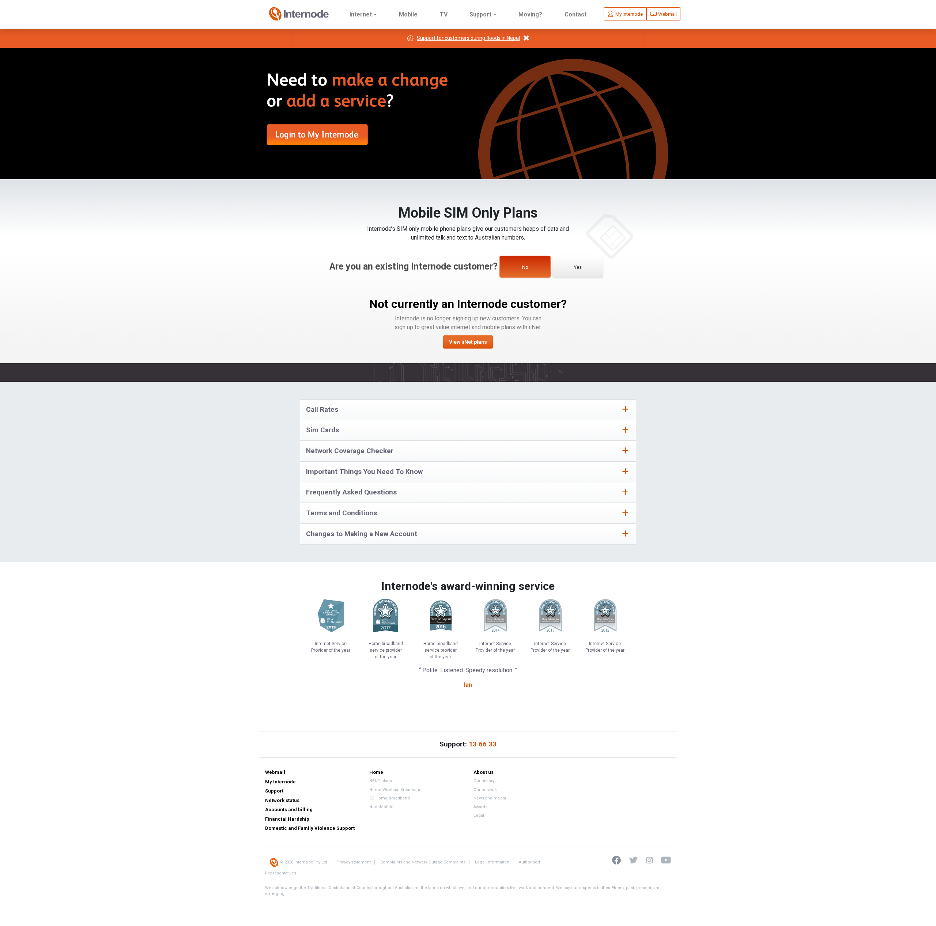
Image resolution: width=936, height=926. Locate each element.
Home (376, 772)
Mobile (408, 14)
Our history (483, 781)
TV (444, 14)
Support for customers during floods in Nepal (468, 38)
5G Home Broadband (389, 798)
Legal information (492, 862)
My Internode (280, 781)
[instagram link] (646, 859)
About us (483, 772)
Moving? (530, 14)
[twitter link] (630, 859)
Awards (480, 807)
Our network (485, 789)
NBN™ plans (380, 781)
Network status (282, 800)
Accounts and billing (289, 809)
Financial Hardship (287, 819)
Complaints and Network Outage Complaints (422, 862)
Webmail (275, 772)
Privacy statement (353, 862)
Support (480, 14)
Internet (361, 14)
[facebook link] (617, 859)
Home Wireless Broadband (395, 789)
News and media (489, 798)
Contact (575, 14)
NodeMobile (381, 807)
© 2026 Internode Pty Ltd (303, 862)
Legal (478, 815)
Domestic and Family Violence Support (310, 828)
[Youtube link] (662, 859)
